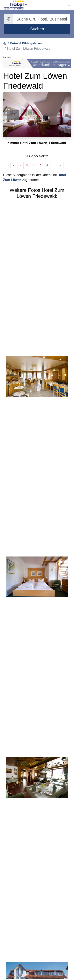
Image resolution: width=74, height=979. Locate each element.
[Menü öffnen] (69, 4)
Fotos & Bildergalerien (26, 43)
